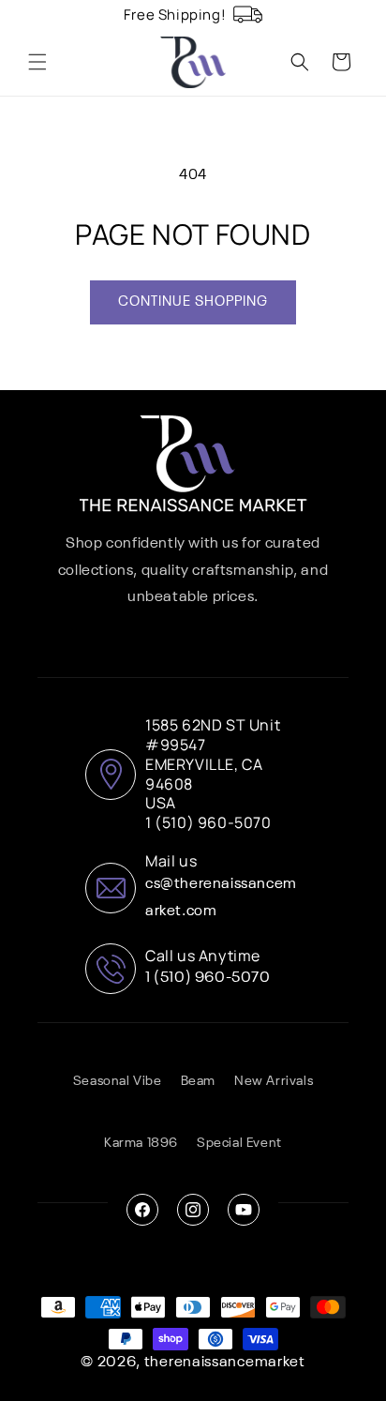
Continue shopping (193, 301)
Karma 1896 (141, 1143)
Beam (198, 1081)
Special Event (239, 1143)
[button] (37, 62)
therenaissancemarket (224, 1362)
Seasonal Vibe (117, 1081)
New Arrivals (273, 1081)
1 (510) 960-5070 (208, 978)
